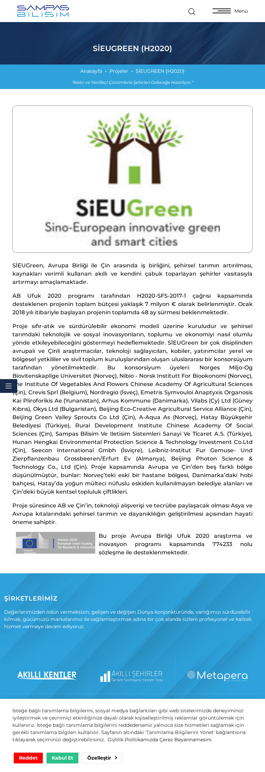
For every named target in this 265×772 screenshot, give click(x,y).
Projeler (118, 71)
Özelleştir (99, 758)
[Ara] (191, 11)
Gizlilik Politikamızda (133, 739)
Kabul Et (62, 758)
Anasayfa (91, 71)
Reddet (28, 758)
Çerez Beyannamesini (185, 739)
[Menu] (8, 386)
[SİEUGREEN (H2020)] (132, 179)
